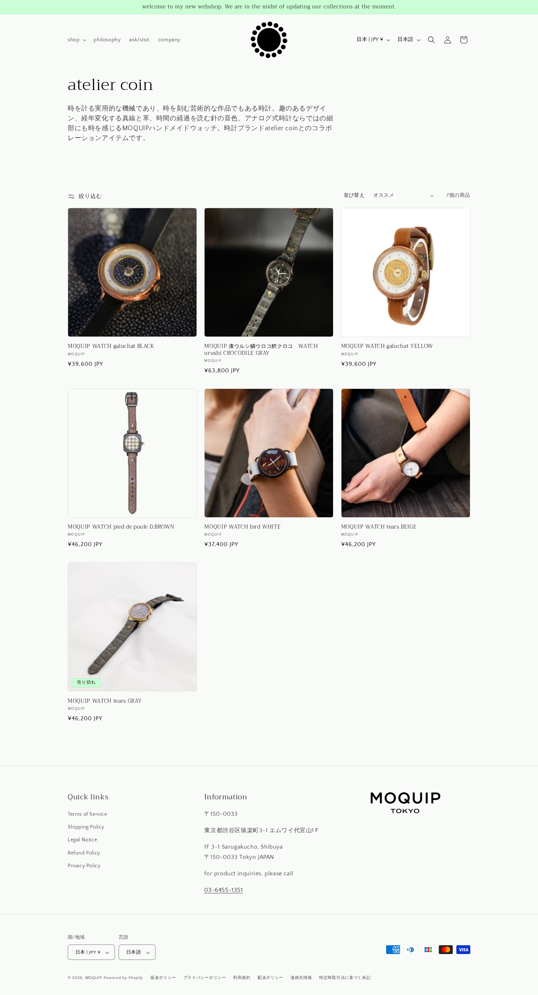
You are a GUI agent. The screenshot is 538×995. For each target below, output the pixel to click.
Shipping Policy (86, 827)
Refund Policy (84, 853)
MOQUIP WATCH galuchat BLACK (111, 346)
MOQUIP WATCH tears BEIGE (379, 527)
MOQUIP (93, 978)
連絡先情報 (301, 978)
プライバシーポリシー (204, 978)
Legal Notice (82, 840)
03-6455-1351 (223, 890)
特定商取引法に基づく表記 (344, 978)
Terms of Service (87, 814)
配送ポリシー (270, 978)
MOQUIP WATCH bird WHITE (242, 527)
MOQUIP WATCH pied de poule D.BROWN (121, 527)
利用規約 (241, 978)
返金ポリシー (163, 978)
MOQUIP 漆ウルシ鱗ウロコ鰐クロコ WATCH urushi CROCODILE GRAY (261, 349)
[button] (76, 40)
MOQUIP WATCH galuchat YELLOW (387, 346)
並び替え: (355, 195)
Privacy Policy (84, 866)
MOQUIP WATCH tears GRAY (105, 701)
